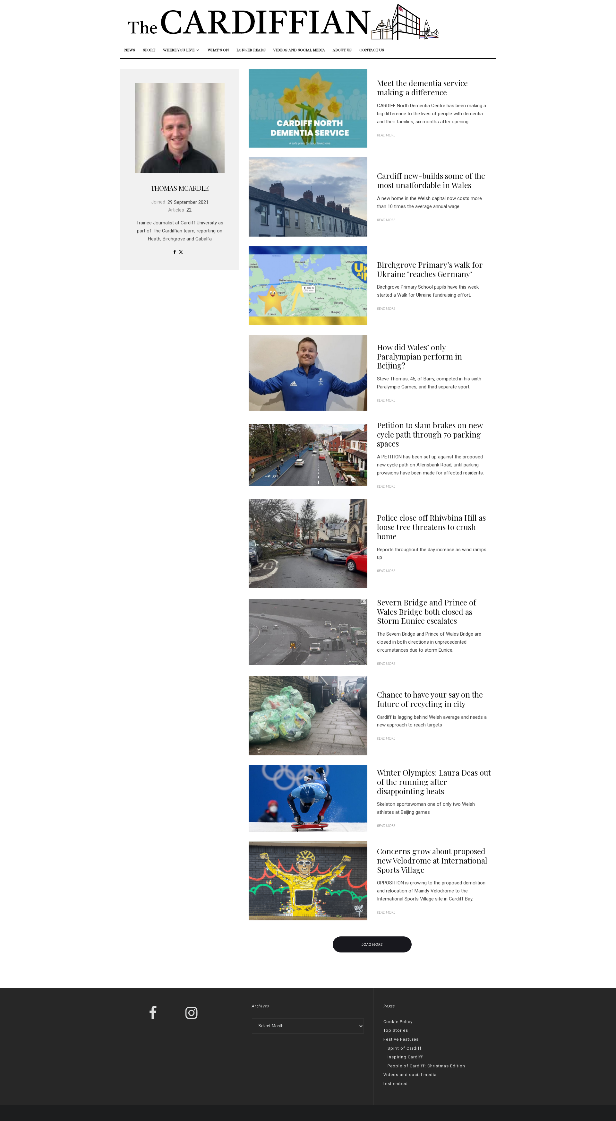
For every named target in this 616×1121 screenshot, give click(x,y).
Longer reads (251, 49)
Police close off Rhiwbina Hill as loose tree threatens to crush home (431, 527)
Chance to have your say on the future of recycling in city (430, 699)
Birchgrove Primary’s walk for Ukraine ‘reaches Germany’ (430, 269)
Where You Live (178, 49)
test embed (395, 1083)
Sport (149, 49)
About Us (342, 49)
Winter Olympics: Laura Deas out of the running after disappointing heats (434, 781)
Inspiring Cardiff (405, 1057)
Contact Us (371, 49)
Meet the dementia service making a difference (422, 87)
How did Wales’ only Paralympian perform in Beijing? (419, 356)
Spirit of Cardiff (405, 1048)
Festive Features (401, 1039)
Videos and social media (299, 49)
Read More (386, 135)
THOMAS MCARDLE (180, 188)
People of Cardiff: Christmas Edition (426, 1066)
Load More (372, 944)
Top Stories (395, 1030)
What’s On (218, 49)
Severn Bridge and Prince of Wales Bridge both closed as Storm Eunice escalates (426, 611)
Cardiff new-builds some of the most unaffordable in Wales (431, 180)
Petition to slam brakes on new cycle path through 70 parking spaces (430, 434)
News (129, 49)
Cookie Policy (398, 1021)
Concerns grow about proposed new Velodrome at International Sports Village (432, 860)
